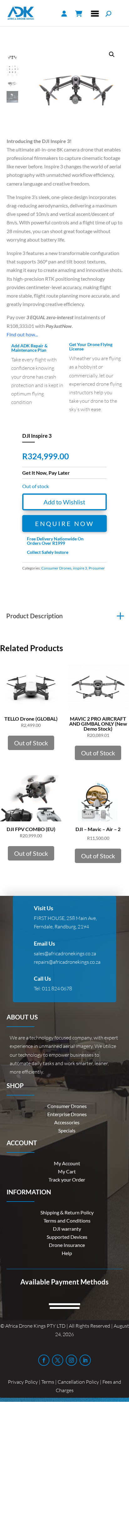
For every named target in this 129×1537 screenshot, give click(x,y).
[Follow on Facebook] (43, 1360)
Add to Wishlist (64, 502)
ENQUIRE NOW (64, 523)
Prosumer (97, 568)
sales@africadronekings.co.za (65, 953)
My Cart (67, 1171)
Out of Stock (31, 743)
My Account (67, 1163)
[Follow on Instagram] (71, 1360)
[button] (111, 54)
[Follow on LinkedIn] (85, 1360)
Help (67, 1253)
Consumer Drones (56, 568)
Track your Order (67, 1179)
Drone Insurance (67, 1245)
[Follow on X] (57, 1360)
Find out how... (22, 334)
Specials (66, 1130)
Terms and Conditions (67, 1220)
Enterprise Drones (67, 1114)
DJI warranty (67, 1229)
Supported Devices (67, 1237)
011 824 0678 (57, 988)
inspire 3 (80, 568)
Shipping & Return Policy (67, 1212)
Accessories (67, 1122)
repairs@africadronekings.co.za (67, 962)
